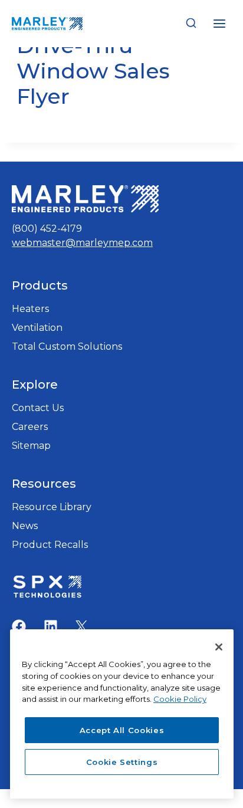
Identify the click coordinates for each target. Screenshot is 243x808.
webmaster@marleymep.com (82, 242)
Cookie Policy (179, 699)
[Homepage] (85, 199)
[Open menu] (219, 23)
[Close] (219, 647)
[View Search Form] (191, 24)
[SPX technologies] (47, 588)
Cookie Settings (122, 762)
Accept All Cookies (122, 730)
